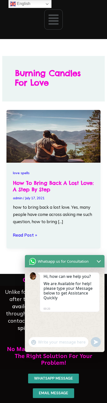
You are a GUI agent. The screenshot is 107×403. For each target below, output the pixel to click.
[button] (53, 19)
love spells (21, 173)
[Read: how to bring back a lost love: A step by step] (53, 135)
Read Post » (25, 235)
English (23, 3)
